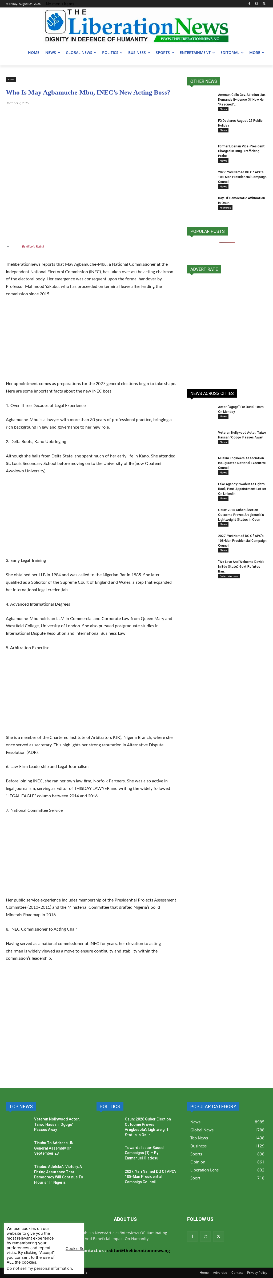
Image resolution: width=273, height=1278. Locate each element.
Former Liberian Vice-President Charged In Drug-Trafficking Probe (241, 151)
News (11, 79)
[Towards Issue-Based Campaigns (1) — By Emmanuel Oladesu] (109, 1154)
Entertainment (229, 576)
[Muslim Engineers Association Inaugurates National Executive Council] (199, 464)
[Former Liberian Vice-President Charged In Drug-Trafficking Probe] (200, 153)
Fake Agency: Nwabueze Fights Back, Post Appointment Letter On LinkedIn (242, 489)
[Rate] (227, 328)
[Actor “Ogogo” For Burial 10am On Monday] (195, 410)
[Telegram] (23, 115)
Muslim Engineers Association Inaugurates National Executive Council (242, 463)
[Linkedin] (72, 115)
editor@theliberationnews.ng (138, 1250)
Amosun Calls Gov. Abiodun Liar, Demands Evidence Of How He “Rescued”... (242, 99)
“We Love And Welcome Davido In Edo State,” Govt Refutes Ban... (241, 566)
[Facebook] (249, 4)
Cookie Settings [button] (80, 1248)
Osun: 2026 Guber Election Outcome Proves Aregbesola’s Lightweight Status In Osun (241, 515)
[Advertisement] (91, 342)
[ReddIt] (60, 115)
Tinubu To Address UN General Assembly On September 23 (54, 1148)
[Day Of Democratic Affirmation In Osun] (200, 205)
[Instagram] (257, 4)
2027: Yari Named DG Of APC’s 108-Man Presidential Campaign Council (242, 177)
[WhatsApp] (11, 115)
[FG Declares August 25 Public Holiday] (200, 127)
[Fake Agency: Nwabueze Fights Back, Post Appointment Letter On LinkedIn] (200, 491)
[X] (264, 4)
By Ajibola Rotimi (33, 246)
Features (225, 207)
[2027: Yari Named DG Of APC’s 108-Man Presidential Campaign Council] (199, 178)
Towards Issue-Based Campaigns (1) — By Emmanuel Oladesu (144, 1153)
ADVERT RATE (204, 269)
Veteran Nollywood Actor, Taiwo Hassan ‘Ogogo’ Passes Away (56, 1124)
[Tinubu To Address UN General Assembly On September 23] (18, 1150)
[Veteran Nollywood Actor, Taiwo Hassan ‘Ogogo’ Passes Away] (200, 439)
